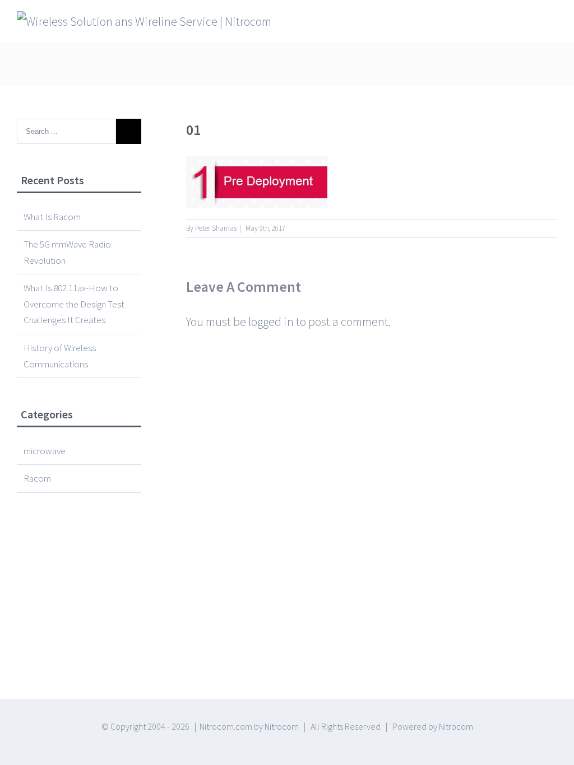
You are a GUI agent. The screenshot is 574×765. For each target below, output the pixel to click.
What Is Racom (52, 217)
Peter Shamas (216, 228)
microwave (45, 451)
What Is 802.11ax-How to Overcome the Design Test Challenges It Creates (74, 304)
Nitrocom (282, 726)
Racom (37, 478)
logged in (271, 321)
